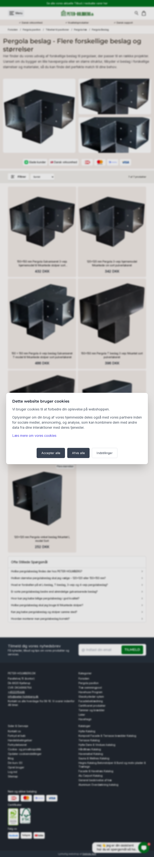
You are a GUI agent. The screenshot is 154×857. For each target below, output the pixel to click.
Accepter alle (50, 453)
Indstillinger (105, 453)
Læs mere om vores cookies (34, 436)
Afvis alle (78, 453)
